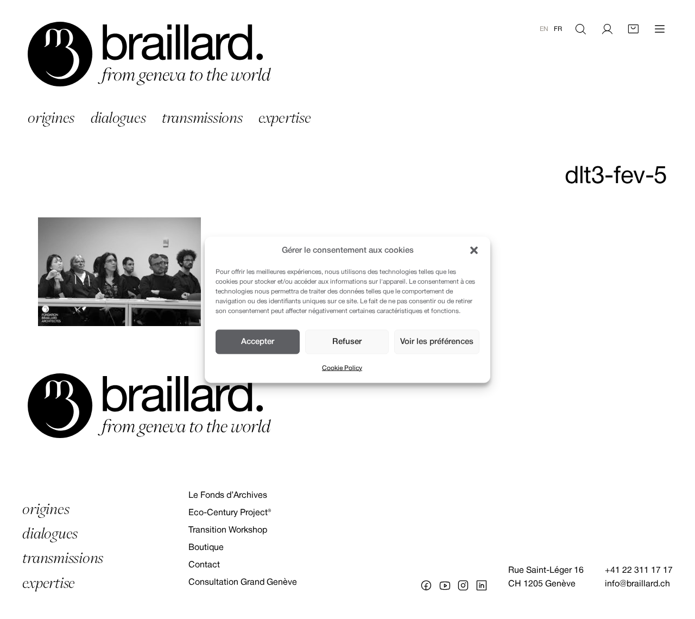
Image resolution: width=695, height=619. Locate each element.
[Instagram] (463, 585)
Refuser (347, 342)
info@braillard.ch (637, 584)
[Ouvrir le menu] (659, 29)
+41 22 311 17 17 (639, 570)
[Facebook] (426, 585)
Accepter (257, 342)
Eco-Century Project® (229, 513)
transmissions (202, 117)
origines (51, 117)
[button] (474, 250)
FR (558, 29)
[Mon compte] (607, 29)
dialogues (118, 117)
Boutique (206, 548)
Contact (204, 565)
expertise (284, 117)
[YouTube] (445, 585)
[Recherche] (580, 29)
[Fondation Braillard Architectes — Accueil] (149, 54)
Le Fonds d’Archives (227, 495)
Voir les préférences (436, 342)
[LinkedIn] (482, 585)
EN (544, 29)
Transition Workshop (227, 530)
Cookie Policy (342, 368)
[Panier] (633, 29)
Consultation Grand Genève (242, 582)
